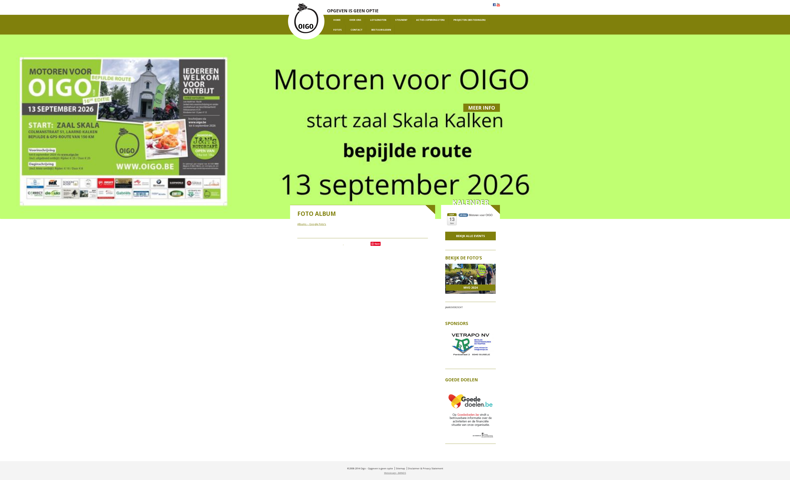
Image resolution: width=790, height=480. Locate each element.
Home (336, 19)
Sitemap (400, 468)
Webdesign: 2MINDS (395, 472)
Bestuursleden (381, 29)
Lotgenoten (378, 19)
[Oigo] (306, 21)
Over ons (355, 19)
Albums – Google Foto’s (311, 224)
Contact (356, 29)
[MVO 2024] (470, 279)
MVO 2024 (471, 287)
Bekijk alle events (470, 236)
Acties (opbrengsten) (430, 19)
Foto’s (337, 29)
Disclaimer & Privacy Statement (425, 468)
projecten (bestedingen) (469, 19)
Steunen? (401, 19)
